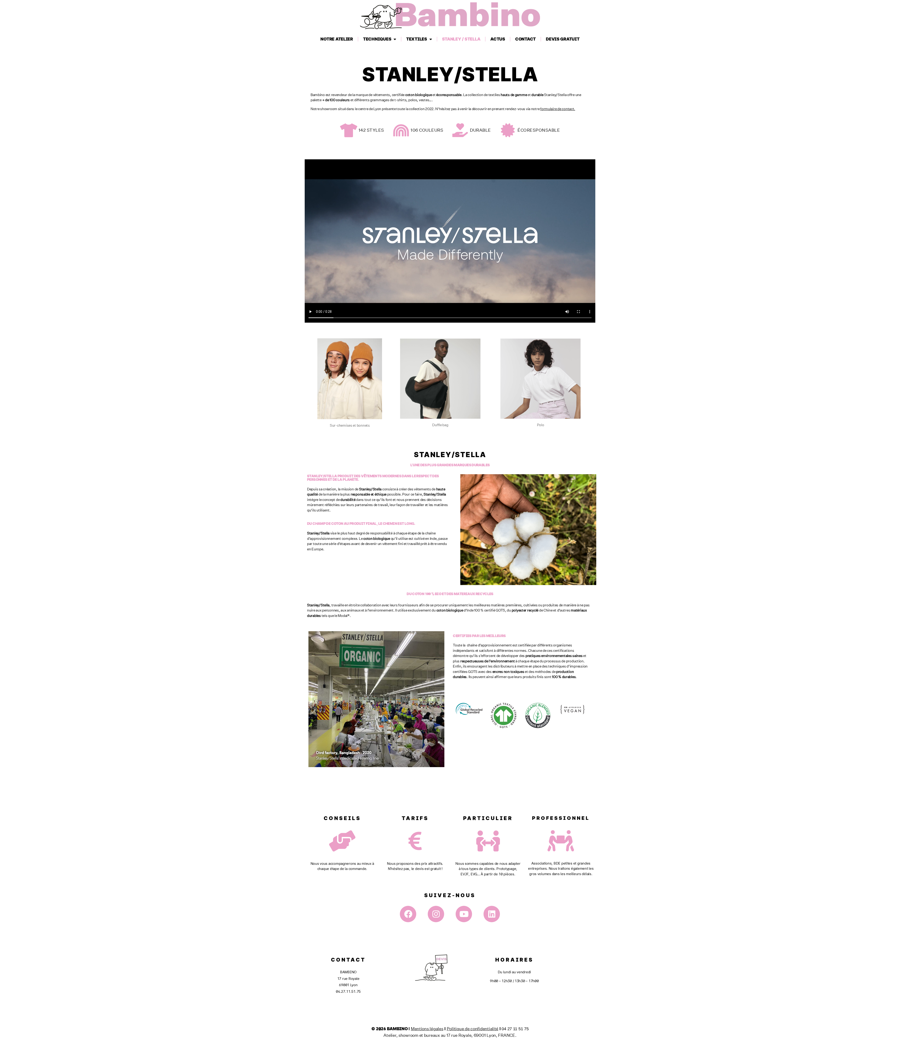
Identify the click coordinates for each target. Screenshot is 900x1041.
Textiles (416, 39)
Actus (497, 39)
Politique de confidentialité (472, 1028)
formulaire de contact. (557, 109)
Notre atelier (336, 39)
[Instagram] (436, 914)
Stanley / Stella (461, 39)
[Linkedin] (492, 914)
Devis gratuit (563, 39)
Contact (525, 39)
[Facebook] (408, 914)
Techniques (377, 39)
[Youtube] (464, 914)
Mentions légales (427, 1028)
